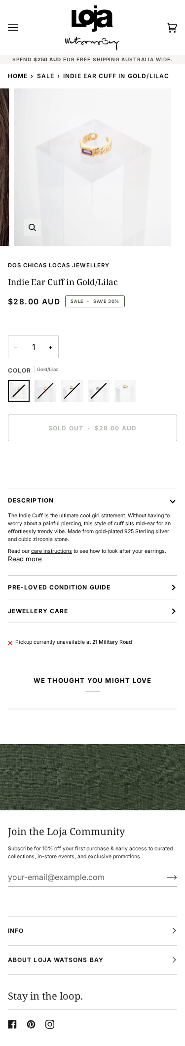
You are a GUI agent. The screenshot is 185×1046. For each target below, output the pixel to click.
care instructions (51, 551)
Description (31, 500)
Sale (45, 76)
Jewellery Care (38, 611)
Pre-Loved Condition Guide (59, 587)
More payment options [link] (35, 484)
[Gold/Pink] (48, 393)
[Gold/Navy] (74, 393)
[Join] (164, 877)
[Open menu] (22, 27)
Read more (25, 559)
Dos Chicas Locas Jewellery (59, 265)
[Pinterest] (31, 1024)
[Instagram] (49, 1024)
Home (18, 76)
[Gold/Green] (125, 393)
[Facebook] (12, 1024)
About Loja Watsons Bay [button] (56, 959)
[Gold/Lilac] (21, 393)
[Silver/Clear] (101, 393)
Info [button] (16, 930)
